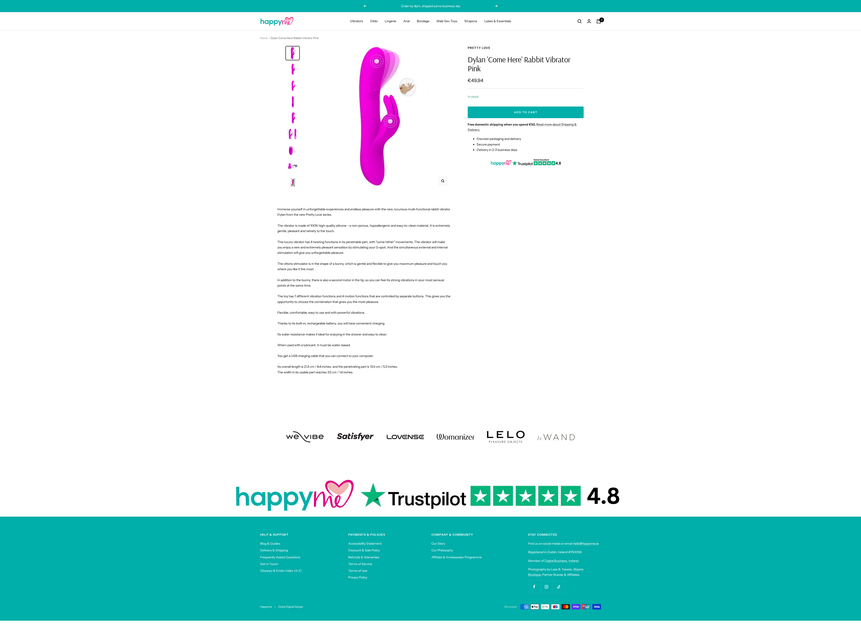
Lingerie (390, 21)
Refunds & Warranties (363, 557)
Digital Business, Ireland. (562, 561)
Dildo (374, 21)
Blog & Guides (270, 544)
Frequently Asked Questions (280, 557)
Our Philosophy (442, 550)
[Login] (589, 21)
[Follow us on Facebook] (534, 587)
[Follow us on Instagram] (546, 587)
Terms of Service (360, 564)
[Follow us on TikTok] (559, 587)
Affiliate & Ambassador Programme (456, 557)
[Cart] (598, 21)
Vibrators (356, 21)
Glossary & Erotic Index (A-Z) (281, 571)
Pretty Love (479, 48)
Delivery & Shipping (274, 550)
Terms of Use (357, 571)
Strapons (470, 21)
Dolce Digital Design (290, 606)
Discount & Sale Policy (364, 550)
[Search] (580, 21)
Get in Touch (269, 564)
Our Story (438, 544)
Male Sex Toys (447, 21)
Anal (406, 21)
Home (264, 38)
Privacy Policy (357, 577)
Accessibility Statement (365, 544)
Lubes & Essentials (497, 21)
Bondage (423, 21)
